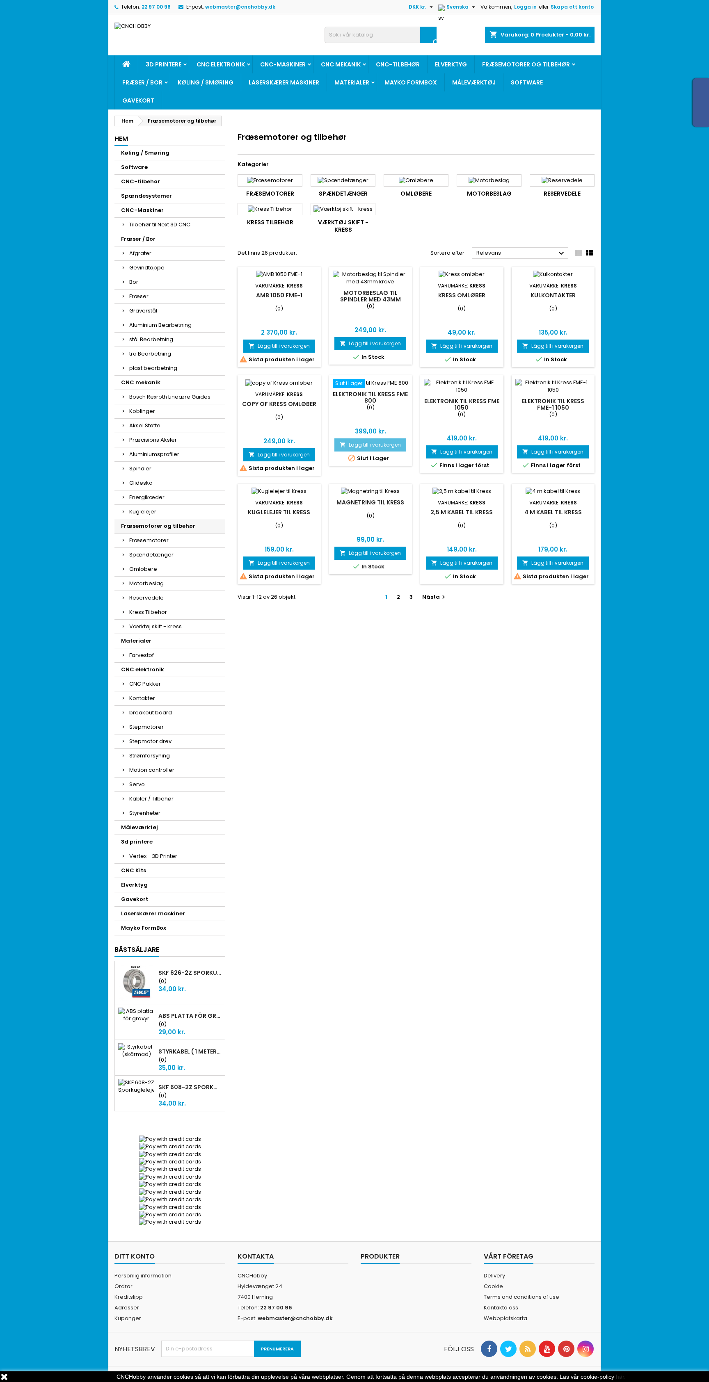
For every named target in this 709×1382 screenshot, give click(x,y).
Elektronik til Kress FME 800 (370, 397)
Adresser (126, 1307)
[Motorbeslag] (489, 180)
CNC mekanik (341, 64)
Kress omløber (461, 295)
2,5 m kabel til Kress (461, 512)
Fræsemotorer (149, 540)
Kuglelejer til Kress (279, 512)
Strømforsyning (149, 755)
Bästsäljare (136, 949)
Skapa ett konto (572, 6)
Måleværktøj (474, 82)
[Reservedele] (562, 180)
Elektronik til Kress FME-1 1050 (553, 404)
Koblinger (142, 411)
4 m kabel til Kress (553, 512)
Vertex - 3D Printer (153, 856)
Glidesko (141, 483)
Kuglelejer (142, 511)
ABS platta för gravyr (190, 1016)
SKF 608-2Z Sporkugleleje (190, 1087)
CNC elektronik (221, 64)
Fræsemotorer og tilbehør (526, 64)
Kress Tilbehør (148, 612)
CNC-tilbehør (398, 64)
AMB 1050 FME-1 (279, 295)
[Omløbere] (416, 180)
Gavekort (138, 100)
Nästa (434, 597)
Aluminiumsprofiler (154, 454)
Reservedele (146, 598)
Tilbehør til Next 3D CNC (159, 224)
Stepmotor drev (150, 741)
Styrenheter (144, 813)
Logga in (525, 6)
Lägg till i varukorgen (279, 345)
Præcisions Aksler (153, 440)
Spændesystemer (146, 196)
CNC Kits (133, 870)
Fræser (139, 296)
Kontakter (142, 698)
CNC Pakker (145, 684)
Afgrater (140, 253)
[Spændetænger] (343, 180)
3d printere (163, 64)
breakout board (150, 712)
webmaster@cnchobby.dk (240, 6)
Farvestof (141, 655)
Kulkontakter (553, 295)
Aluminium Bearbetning (160, 325)
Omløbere (143, 569)
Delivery (494, 1275)
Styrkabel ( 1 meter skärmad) (190, 1051)
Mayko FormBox (410, 82)
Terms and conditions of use (521, 1297)
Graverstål (143, 311)
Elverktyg (451, 64)
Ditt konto (134, 1256)
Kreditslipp (128, 1297)
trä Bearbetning (150, 354)
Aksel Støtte (144, 425)
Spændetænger (151, 555)
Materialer (351, 82)
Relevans (521, 253)
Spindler (140, 468)
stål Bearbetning (151, 339)
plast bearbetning (153, 368)
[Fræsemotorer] (270, 180)
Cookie (493, 1286)
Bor (133, 282)
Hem (121, 139)
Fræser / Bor (142, 82)
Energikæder (147, 497)
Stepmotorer (146, 727)
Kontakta (256, 1256)
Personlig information (143, 1275)
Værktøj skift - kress (155, 626)
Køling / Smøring (205, 82)
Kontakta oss (501, 1307)
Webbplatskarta (505, 1318)
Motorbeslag (146, 583)
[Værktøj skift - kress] (343, 209)
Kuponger (127, 1318)
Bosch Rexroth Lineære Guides (169, 397)
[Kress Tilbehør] (270, 209)
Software (527, 82)
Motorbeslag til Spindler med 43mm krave (370, 299)
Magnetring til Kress (370, 502)
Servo (137, 784)
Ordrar (123, 1286)
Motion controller (151, 770)
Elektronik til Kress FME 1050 (461, 404)
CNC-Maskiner (283, 64)
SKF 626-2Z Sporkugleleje (190, 972)
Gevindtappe (147, 267)
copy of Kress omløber (279, 404)
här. (621, 1376)
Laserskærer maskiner (284, 82)
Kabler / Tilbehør (151, 799)
